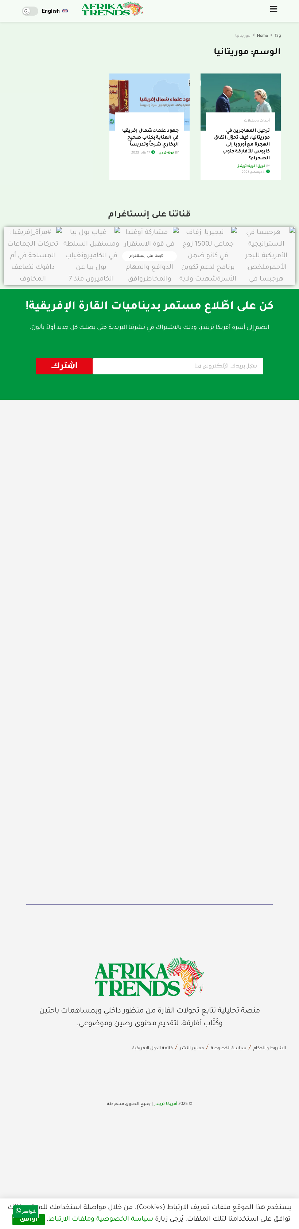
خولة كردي (166, 153)
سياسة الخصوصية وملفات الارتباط (100, 1219)
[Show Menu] (273, 11)
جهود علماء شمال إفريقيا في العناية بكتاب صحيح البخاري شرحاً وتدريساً (150, 137)
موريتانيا (243, 36)
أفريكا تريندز (165, 1104)
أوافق (29, 1219)
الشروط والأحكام (269, 1048)
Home (262, 36)
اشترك (64, 366)
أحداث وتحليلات (257, 121)
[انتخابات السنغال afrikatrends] (149, 977)
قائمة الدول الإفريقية (152, 1048)
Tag (278, 36)
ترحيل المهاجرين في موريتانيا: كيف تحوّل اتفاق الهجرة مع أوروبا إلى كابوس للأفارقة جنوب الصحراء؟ (242, 144)
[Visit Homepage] (113, 8)
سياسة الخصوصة (228, 1048)
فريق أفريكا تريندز (251, 166)
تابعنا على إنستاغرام (147, 256)
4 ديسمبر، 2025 (253, 172)
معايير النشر (192, 1048)
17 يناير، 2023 (141, 153)
